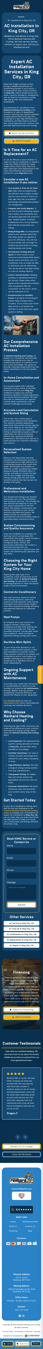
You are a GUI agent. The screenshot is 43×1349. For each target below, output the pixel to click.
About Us (13, 1226)
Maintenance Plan (30, 1222)
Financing (13, 1231)
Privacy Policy (8, 1331)
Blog (30, 1231)
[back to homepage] (21, 6)
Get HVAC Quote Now (40, 674)
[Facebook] (20, 1315)
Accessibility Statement (24, 1331)
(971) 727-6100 (21, 1310)
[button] (36, 1344)
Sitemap (37, 1331)
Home (21, 16)
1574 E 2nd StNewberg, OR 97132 (21, 1279)
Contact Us (30, 1226)
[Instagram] (23, 1315)
